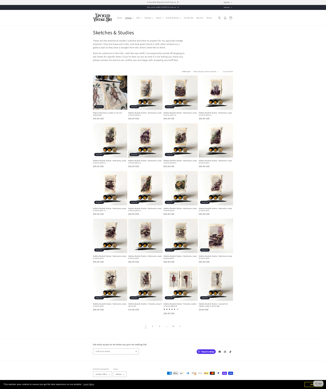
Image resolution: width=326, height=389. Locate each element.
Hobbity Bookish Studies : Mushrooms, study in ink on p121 (215, 209)
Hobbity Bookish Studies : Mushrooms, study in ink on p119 (180, 209)
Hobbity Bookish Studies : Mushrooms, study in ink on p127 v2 (109, 209)
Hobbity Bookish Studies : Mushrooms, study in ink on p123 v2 (109, 162)
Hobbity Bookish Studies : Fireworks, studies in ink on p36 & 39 (180, 305)
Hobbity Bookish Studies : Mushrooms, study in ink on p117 (215, 162)
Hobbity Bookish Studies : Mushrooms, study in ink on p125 (215, 257)
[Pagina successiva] (180, 326)
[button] (129, 17)
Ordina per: (186, 71)
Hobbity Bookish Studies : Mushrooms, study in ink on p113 (109, 257)
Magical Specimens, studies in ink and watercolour (107, 114)
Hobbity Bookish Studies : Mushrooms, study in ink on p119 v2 (144, 114)
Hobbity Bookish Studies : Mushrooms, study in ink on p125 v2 (144, 209)
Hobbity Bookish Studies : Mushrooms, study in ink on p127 (180, 257)
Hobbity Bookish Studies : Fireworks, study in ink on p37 (145, 305)
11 (173, 326)
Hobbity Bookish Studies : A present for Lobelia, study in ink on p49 (213, 305)
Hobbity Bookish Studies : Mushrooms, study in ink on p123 (109, 305)
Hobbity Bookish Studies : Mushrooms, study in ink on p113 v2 (180, 162)
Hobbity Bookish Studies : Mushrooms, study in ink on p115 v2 (144, 162)
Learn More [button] (88, 384)
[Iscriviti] (136, 351)
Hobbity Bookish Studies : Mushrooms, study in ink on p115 (144, 257)
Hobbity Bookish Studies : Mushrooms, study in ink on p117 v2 (180, 114)
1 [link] (145, 326)
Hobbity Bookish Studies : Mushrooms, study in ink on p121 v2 (215, 114)
